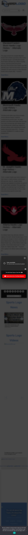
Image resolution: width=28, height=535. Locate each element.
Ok (14, 532)
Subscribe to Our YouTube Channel (15, 276)
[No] (26, 530)
